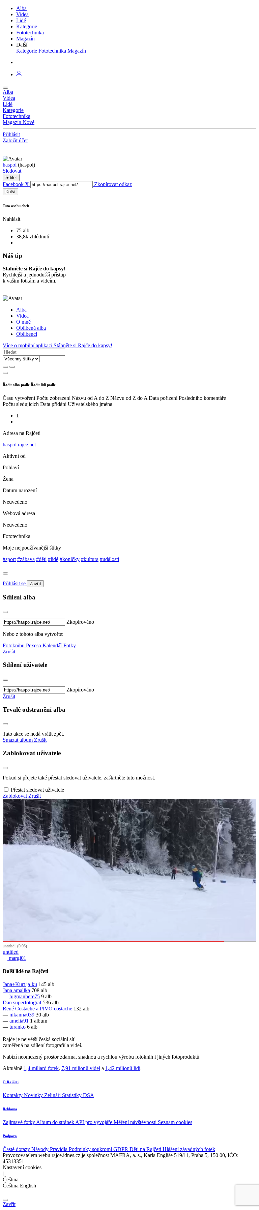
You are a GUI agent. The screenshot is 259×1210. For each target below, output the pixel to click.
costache (63, 1008)
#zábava (26, 559)
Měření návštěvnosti (136, 1122)
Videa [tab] (22, 316)
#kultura (89, 559)
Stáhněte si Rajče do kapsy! (83, 345)
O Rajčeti (11, 1082)
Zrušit (9, 651)
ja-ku (31, 984)
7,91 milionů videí (80, 1068)
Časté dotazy (17, 1149)
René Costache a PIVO (28, 1008)
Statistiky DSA (78, 1095)
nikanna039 (21, 1014)
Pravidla (59, 1149)
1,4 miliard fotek (41, 1068)
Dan (8, 1002)
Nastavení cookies (22, 1167)
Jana (8, 990)
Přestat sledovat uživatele (37, 790)
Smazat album (18, 740)
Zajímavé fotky (19, 1122)
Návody (40, 1149)
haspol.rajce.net (19, 444)
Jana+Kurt (14, 984)
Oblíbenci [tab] (26, 334)
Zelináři (53, 1095)
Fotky (69, 645)
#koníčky (70, 559)
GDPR (121, 1149)
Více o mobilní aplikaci (28, 345)
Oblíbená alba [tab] (31, 328)
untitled (11, 952)
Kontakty (13, 1095)
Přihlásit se (15, 583)
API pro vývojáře (94, 1122)
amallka (21, 990)
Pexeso (34, 645)
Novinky (34, 1095)
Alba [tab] (21, 310)
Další (10, 191)
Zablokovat (15, 796)
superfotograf (27, 1002)
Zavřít (35, 583)
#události (109, 559)
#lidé (53, 559)
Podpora (10, 1136)
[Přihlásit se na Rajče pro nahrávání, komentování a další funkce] (19, 74)
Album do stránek (55, 1122)
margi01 (16, 958)
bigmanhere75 (24, 996)
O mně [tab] (23, 322)
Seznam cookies (175, 1122)
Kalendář (52, 645)
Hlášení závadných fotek (189, 1149)
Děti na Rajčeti (146, 1149)
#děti (41, 559)
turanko (17, 1027)
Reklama (10, 1109)
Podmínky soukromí (91, 1149)
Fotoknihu (14, 645)
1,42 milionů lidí (122, 1068)
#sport (9, 559)
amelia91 (19, 1021)
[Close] (5, 573)
